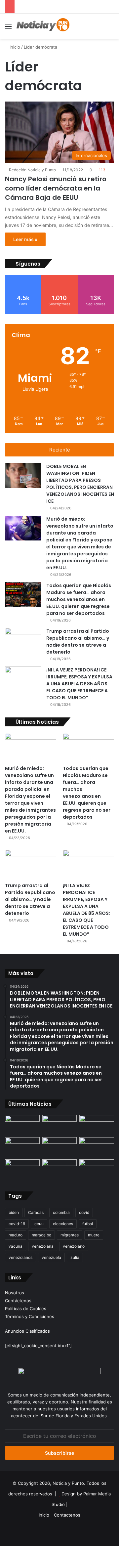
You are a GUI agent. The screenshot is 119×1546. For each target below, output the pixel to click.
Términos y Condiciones (29, 1316)
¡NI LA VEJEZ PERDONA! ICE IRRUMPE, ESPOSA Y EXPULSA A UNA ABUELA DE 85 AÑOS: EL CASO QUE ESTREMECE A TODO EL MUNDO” (79, 683)
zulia (74, 1257)
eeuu (39, 1223)
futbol (87, 1223)
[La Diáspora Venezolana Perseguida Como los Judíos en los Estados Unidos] (22, 1169)
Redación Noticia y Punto (32, 169)
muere (93, 1234)
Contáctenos (18, 1300)
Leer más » (25, 239)
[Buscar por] (110, 28)
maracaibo (41, 1234)
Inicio (14, 47)
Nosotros (14, 1292)
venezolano (74, 1246)
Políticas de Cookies (25, 1308)
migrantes (69, 1234)
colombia (61, 1212)
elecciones (63, 1223)
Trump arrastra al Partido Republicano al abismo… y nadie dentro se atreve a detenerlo (77, 641)
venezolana (43, 1246)
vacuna (15, 1246)
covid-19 (17, 1223)
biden (14, 1212)
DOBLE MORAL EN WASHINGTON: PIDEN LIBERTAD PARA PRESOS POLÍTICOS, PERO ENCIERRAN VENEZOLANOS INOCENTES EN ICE (80, 483)
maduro (15, 1234)
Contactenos (67, 1515)
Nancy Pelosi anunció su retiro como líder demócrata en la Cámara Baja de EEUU (55, 188)
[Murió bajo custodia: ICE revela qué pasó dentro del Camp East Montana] (96, 1147)
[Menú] (8, 28)
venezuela (51, 1257)
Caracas (36, 1212)
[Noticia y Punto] (43, 26)
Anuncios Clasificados (27, 1331)
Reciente (59, 450)
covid (84, 1212)
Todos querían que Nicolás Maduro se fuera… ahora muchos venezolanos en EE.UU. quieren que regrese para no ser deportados (78, 599)
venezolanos (20, 1257)
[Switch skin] (99, 28)
